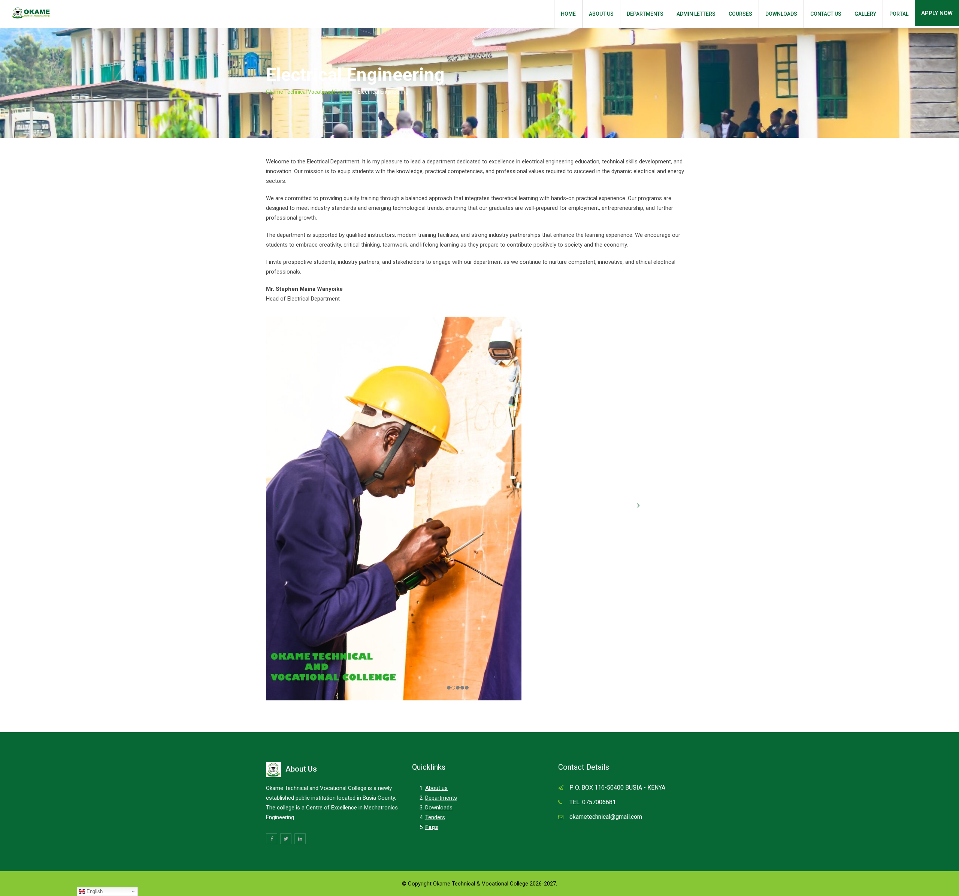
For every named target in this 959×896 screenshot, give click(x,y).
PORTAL (898, 14)
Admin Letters (696, 14)
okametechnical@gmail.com (605, 816)
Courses (740, 14)
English (94, 891)
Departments (645, 14)
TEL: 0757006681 (592, 802)
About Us (601, 14)
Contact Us (825, 14)
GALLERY (865, 14)
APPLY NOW (937, 13)
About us (436, 788)
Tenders (435, 817)
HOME (568, 14)
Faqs (431, 827)
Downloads (781, 14)
